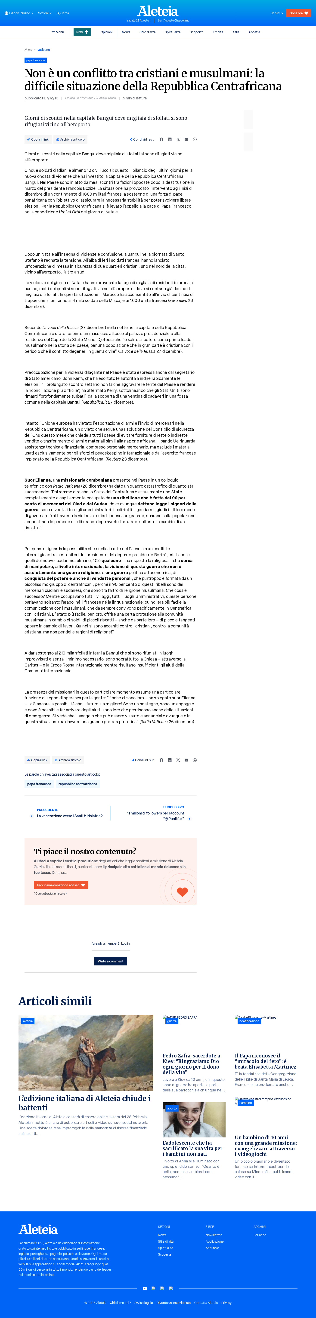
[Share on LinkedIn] (170, 139)
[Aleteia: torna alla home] (158, 11)
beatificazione (249, 1021)
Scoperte (197, 32)
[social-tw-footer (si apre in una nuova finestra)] (162, 1288)
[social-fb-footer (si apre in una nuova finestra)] (154, 1288)
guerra (172, 1021)
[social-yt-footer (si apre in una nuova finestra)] (145, 1288)
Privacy (226, 1303)
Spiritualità (172, 32)
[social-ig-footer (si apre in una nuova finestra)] (171, 1288)
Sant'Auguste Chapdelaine (173, 20)
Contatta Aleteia (206, 1303)
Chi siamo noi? (120, 1303)
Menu (60, 32)
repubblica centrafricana (78, 784)
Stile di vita (147, 32)
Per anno (260, 1235)
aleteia (28, 1021)
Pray (79, 32)
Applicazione (215, 1241)
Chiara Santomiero (79, 98)
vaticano (43, 49)
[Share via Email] (186, 139)
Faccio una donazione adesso (58, 885)
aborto (172, 1108)
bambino (245, 1103)
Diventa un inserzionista (174, 1303)
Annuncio (212, 1248)
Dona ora (296, 13)
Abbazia (254, 32)
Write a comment (111, 961)
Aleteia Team (106, 98)
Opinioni (106, 32)
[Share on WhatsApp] (195, 139)
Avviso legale (143, 1303)
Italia (235, 32)
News (126, 32)
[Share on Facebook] (161, 139)
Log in (125, 943)
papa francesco (39, 784)
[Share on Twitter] (178, 139)
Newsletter (214, 1235)
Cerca (64, 13)
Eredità (218, 32)
